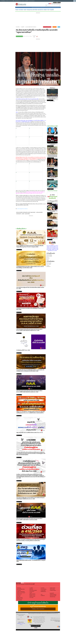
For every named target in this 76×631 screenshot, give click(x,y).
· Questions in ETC (20, 598)
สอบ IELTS (48, 257)
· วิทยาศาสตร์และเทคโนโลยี (33, 590)
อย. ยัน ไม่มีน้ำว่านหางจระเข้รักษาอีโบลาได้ (52, 201)
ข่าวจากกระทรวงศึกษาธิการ (47, 27)
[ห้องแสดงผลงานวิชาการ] (40, 9)
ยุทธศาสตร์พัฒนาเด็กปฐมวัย (52, 187)
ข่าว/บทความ (54, 27)
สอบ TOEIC (48, 258)
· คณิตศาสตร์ (31, 589)
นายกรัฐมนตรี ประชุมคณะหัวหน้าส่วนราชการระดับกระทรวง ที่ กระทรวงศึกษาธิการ (52, 97)
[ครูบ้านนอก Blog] (25, 9)
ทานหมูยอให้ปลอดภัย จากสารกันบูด (52, 219)
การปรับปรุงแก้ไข (18, 213)
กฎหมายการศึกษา (27, 213)
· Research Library (20, 597)
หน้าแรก (59, 27)
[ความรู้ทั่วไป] (52, 9)
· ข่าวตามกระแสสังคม (43, 589)
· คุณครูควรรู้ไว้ (52, 593)
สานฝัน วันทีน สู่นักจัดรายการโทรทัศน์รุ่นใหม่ (52, 144)
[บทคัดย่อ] (45, 9)
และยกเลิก (23, 213)
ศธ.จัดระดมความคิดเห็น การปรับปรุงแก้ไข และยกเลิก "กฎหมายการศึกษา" (26, 212)
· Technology (19, 588)
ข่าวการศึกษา (18, 27)
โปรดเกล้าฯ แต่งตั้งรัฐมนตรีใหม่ (52, 134)
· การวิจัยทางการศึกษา (53, 590)
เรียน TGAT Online (49, 262)
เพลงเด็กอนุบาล (48, 266)
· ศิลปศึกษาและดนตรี (32, 596)
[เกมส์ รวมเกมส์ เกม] (48, 9)
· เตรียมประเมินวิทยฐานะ (53, 594)
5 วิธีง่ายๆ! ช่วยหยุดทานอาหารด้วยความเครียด (52, 227)
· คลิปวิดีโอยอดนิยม (43, 591)
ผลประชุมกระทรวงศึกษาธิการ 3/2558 (52, 178)
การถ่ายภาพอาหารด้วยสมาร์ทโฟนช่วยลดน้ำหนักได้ (52, 211)
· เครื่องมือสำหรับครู (52, 596)
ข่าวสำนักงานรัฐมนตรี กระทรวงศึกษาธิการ (22, 208)
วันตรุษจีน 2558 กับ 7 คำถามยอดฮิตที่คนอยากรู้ (52, 238)
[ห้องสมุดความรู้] (29, 9)
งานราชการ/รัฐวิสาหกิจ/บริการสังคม (30, 27)
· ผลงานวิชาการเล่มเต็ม (53, 595)
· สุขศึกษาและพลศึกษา (32, 593)
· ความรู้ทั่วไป (31, 588)
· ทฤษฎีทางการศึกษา (52, 588)
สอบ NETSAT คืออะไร (49, 256)
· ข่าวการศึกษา (42, 588)
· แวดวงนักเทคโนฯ (19, 599)
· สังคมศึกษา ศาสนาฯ (32, 595)
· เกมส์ (41, 594)
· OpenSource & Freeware (21, 592)
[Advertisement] (38, 19)
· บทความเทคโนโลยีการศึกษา (21, 589)
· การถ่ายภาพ (18, 595)
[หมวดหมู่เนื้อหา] (35, 9)
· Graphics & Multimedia (21, 591)
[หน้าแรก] (17, 9)
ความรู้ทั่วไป (22, 27)
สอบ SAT (48, 259)
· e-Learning (19, 590)
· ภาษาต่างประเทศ (31, 591)
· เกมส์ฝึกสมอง (42, 595)
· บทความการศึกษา (52, 589)
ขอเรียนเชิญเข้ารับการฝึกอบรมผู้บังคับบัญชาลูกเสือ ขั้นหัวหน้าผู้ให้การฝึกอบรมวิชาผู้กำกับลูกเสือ (52, 155)
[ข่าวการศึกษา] (21, 9)
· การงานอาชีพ (31, 597)
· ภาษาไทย (30, 592)
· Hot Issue (18, 596)
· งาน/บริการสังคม (43, 590)
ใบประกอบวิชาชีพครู (49, 254)
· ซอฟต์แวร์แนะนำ (19, 593)
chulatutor (48, 265)
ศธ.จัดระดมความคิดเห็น (39, 212)
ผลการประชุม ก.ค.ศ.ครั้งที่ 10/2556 (52, 167)
